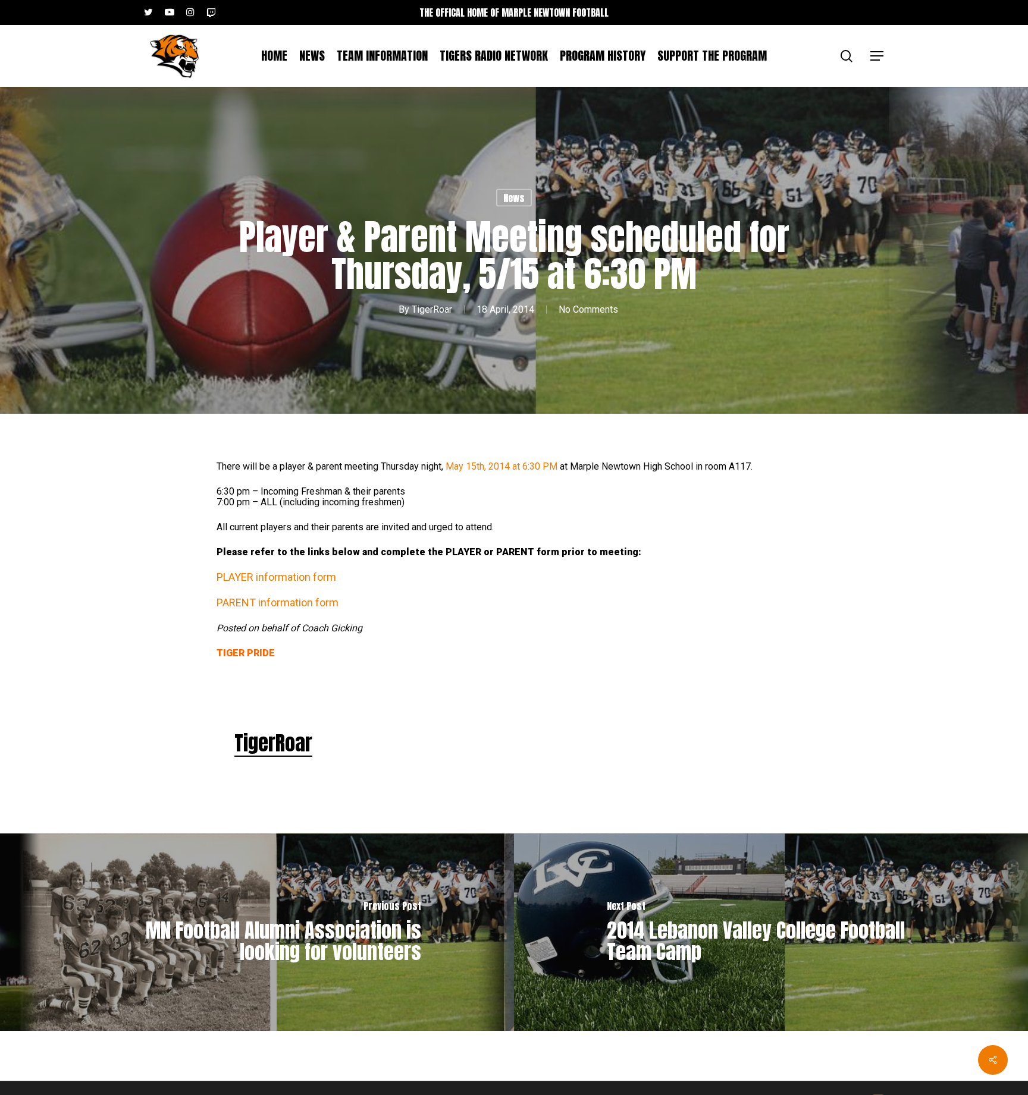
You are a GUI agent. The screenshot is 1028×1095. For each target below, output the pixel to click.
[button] (877, 56)
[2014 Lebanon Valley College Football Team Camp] (771, 932)
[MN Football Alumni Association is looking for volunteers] (257, 932)
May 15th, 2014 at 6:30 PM (501, 466)
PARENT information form (278, 602)
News (514, 198)
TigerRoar (432, 309)
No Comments (588, 309)
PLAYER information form (276, 577)
